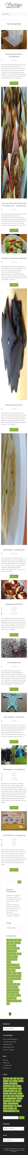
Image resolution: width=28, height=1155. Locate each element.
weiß (8, 1003)
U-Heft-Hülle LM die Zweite (9, 1041)
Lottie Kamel (9, 895)
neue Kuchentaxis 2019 (8, 1047)
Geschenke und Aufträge (13, 965)
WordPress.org (6, 1068)
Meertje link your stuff (15, 978)
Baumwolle (17, 942)
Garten (12, 779)
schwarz (18, 995)
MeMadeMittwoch (11, 984)
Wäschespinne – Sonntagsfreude (14, 769)
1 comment (14, 775)
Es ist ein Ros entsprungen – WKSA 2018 (13, 901)
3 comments (14, 609)
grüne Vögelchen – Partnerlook (14, 717)
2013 (8, 940)
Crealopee (13, 945)
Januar (8, 970)
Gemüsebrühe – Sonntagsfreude (14, 550)
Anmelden (5, 1060)
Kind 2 (19, 973)
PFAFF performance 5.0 (12, 992)
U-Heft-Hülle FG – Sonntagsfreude (14, 835)
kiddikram (9, 973)
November (9, 987)
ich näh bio (17, 967)
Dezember (9, 948)
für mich (15, 956)
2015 (16, 940)
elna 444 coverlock (11, 951)
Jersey (13, 970)
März (18, 984)
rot (7, 995)
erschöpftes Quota (10, 899)
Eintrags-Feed (6, 1062)
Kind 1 (14, 973)
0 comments (14, 841)
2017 (8, 942)
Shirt (15, 998)
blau (8, 945)
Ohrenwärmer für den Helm (14, 405)
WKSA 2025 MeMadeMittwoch (10, 1039)
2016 (19, 940)
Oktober (16, 987)
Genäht (15, 779)
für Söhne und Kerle (12, 959)
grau (8, 967)
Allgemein (12, 613)
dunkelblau (16, 948)
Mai (8, 978)
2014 (12, 940)
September (9, 998)
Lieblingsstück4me (16, 976)
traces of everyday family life (14, 1001)
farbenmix (9, 956)
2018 (12, 942)
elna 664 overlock (11, 953)
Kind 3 (8, 976)
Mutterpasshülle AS (7, 1044)
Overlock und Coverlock (13, 989)
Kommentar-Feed (7, 1065)
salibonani (12, 995)
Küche (16, 613)
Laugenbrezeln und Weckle (14, 604)
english (19, 953)
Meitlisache (9, 981)
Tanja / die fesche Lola (11, 908)
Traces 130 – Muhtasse (8, 1049)
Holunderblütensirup (14, 662)
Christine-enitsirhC (14, 5)
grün (12, 967)
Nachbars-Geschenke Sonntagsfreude (14, 258)
